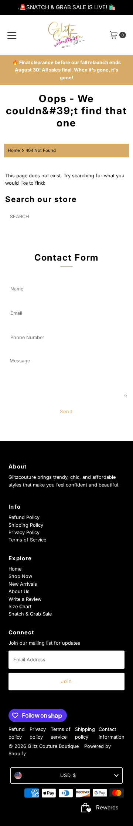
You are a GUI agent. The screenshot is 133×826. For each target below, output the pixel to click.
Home (14, 150)
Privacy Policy (24, 532)
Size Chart (19, 606)
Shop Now (20, 576)
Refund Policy (24, 517)
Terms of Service (27, 540)
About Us (19, 591)
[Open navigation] (12, 35)
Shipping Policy (25, 525)
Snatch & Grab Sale (30, 614)
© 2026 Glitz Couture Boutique (43, 746)
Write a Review (24, 599)
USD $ (68, 775)
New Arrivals (22, 584)
